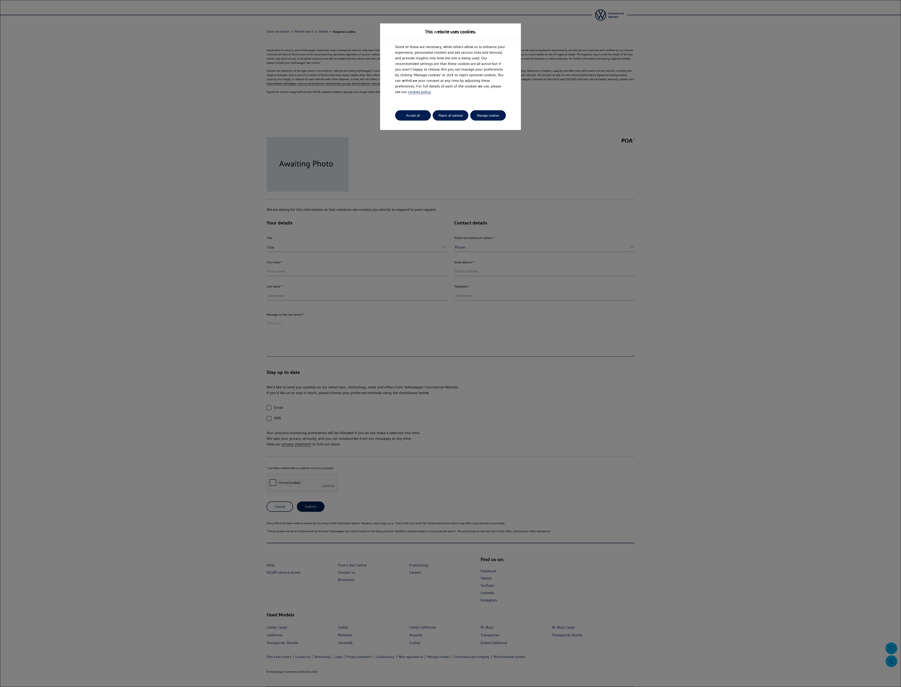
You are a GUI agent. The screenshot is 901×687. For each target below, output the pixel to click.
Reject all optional (451, 115)
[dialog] (450, 343)
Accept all (413, 115)
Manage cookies (488, 115)
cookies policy (419, 92)
